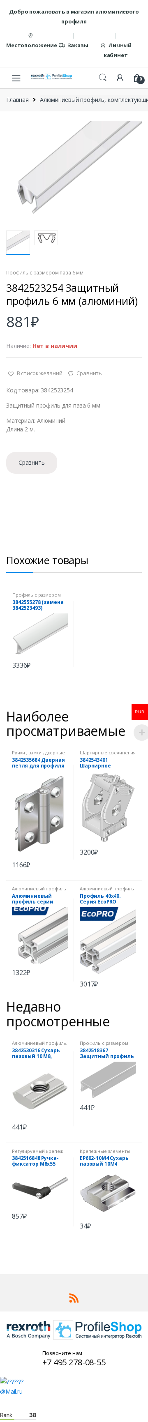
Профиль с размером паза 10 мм (104, 1045)
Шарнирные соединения (108, 752)
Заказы (77, 45)
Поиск (102, 77)
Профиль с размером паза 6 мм (44, 272)
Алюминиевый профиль (39, 1043)
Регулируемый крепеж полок (37, 1153)
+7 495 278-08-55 (74, 1362)
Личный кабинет (118, 50)
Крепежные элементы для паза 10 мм (105, 1153)
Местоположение (31, 45)
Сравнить (89, 373)
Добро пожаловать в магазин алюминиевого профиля (74, 16)
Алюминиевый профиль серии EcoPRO (39, 891)
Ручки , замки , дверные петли (38, 755)
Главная (17, 100)
